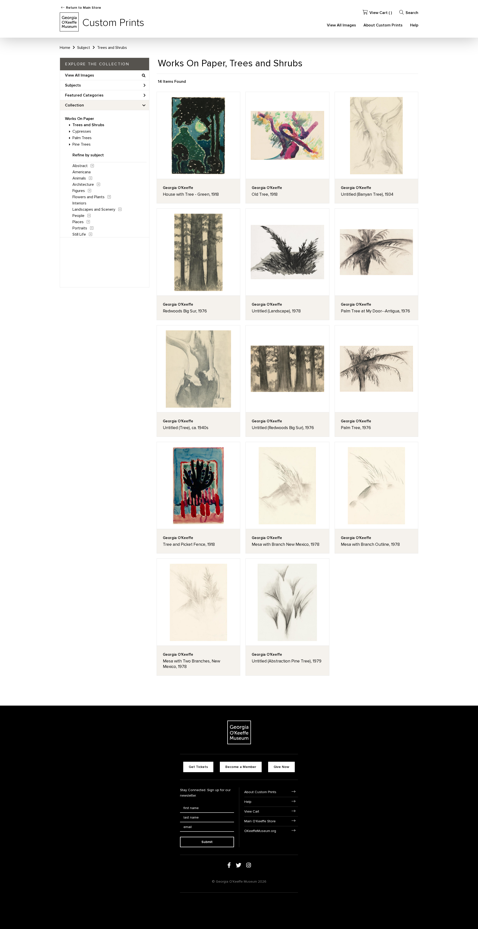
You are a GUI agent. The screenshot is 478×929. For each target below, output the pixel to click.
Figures (78, 190)
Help (414, 25)
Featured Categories (84, 95)
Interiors (79, 203)
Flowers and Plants (88, 196)
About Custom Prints (383, 25)
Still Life (79, 234)
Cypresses (81, 131)
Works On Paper (79, 118)
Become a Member (240, 767)
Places (78, 221)
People (78, 215)
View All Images (341, 25)
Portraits (79, 228)
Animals (79, 178)
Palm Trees (82, 137)
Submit (207, 842)
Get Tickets (198, 767)
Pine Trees (81, 144)
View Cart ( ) (380, 12)
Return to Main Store (83, 7)
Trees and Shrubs (88, 124)
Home (65, 47)
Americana (81, 172)
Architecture (83, 184)
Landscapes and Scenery (93, 209)
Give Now (281, 767)
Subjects (73, 85)
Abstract (80, 165)
